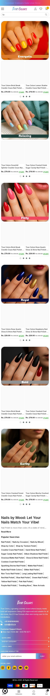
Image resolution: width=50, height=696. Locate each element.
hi (14, 668)
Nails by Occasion (20, 542)
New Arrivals (39, 585)
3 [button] (26, 96)
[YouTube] (20, 668)
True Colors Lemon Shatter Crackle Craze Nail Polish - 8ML (37, 87)
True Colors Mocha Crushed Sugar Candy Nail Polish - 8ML (37, 494)
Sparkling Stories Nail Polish (13, 565)
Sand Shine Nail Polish (35, 550)
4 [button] (29, 96)
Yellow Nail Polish (9, 581)
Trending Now (25, 585)
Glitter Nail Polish (31, 569)
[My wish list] (41, 9)
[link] (46, 692)
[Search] (25, 14)
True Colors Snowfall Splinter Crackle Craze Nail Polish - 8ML (12, 166)
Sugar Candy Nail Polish (11, 554)
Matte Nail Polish (35, 565)
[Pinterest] (26, 668)
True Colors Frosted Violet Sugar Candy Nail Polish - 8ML (36, 166)
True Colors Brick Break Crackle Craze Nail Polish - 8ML (12, 87)
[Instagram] (3, 668)
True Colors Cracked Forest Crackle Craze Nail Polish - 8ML (12, 494)
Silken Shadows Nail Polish (36, 554)
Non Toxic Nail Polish (10, 573)
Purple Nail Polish (9, 585)
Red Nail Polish (8, 577)
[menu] (2, 8)
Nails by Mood (36, 542)
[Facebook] (9, 668)
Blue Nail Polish (23, 577)
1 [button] (20, 96)
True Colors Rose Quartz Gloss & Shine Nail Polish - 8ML (37, 248)
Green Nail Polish (40, 577)
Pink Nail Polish (26, 581)
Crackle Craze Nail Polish (12, 550)
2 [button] (23, 96)
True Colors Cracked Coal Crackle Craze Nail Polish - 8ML (37, 412)
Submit (42, 656)
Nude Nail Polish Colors (11, 569)
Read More (6, 532)
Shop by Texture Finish (26, 546)
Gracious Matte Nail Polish (12, 558)
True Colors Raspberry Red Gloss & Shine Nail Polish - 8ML (37, 330)
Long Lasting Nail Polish (32, 573)
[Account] (35, 9)
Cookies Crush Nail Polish (12, 562)
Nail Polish (6, 542)
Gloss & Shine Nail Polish (37, 558)
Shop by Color (7, 546)
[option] (25, 3)
